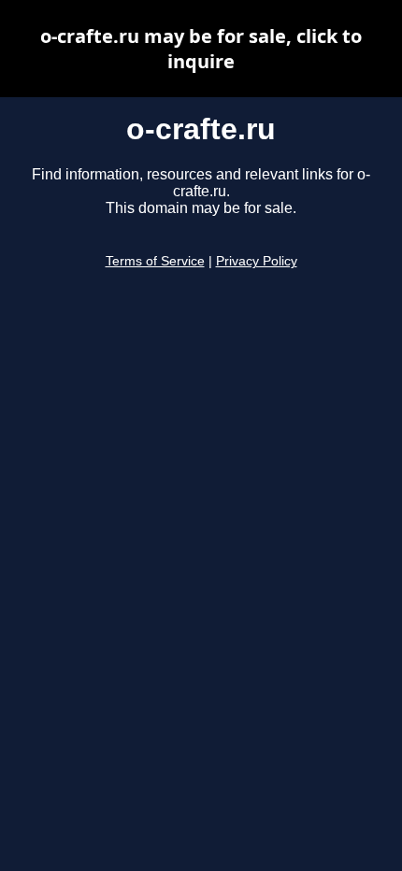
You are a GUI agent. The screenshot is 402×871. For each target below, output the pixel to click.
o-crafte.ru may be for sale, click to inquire (201, 48)
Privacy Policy (256, 261)
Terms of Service (155, 261)
